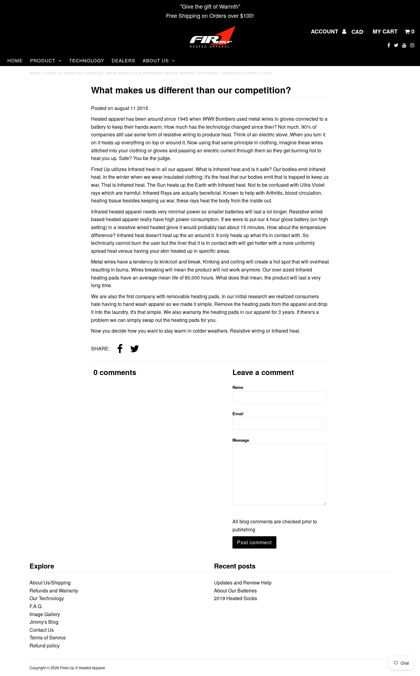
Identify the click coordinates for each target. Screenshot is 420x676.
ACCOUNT (325, 31)
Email (238, 413)
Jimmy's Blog (44, 621)
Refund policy (45, 645)
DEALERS (123, 60)
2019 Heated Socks (235, 598)
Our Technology (47, 598)
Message (240, 440)
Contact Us (42, 629)
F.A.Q (36, 606)
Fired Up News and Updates (74, 72)
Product (42, 60)
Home (15, 60)
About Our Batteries (235, 590)
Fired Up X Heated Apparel (82, 667)
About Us (156, 60)
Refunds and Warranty (54, 590)
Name (237, 387)
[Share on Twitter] (134, 349)
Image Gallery (45, 614)
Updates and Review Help (242, 582)
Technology (86, 60)
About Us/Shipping (50, 582)
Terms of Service (48, 637)
